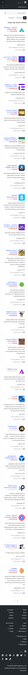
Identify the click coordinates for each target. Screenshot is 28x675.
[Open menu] (2, 2)
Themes (11, 612)
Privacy (24, 618)
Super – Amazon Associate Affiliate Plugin (11, 516)
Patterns (10, 618)
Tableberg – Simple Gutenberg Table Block (10, 85)
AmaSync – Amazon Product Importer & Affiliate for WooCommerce (10, 226)
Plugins (11, 615)
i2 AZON (14, 397)
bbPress (23, 642)
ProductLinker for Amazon (12, 427)
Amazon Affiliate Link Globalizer (11, 340)
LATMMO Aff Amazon (13, 569)
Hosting (24, 615)
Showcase (10, 610)
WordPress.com (21, 636)
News (24, 612)
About (24, 610)
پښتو (21, 651)
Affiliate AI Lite (12, 369)
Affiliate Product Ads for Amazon (11, 312)
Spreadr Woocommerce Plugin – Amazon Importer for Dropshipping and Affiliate (12, 196)
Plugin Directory (22, 7)
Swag (10, 631)
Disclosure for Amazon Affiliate (11, 283)
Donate (10, 628)
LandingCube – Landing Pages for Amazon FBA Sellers (10, 457)
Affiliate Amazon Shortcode (11, 251)
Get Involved (9, 623)
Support (24, 626)
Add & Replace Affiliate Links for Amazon (11, 166)
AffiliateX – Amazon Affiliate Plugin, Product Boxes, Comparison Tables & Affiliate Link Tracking (10, 28)
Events (11, 626)
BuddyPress (22, 644)
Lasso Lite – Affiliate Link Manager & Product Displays (10, 58)
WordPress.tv (21, 631)
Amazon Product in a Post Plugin (11, 111)
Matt (24, 639)
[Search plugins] (5, 13)
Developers (23, 628)
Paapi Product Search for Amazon (10, 486)
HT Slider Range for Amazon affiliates (10, 546)
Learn (24, 623)
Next (11, 601)
